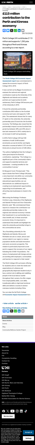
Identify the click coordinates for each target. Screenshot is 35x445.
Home (4, 7)
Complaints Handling (9, 358)
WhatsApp (15, 30)
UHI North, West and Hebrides (12, 383)
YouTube (12, 411)
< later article (8, 303)
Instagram (17, 411)
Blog (4, 327)
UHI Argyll (5, 375)
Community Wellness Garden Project (14, 330)
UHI (3, 402)
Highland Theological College (12, 393)
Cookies (5, 363)
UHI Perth (5, 388)
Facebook (4, 30)
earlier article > (21, 303)
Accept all (28, 432)
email (23, 30)
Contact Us (6, 361)
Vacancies (5, 350)
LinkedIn (19, 30)
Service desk (8, 416)
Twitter (7, 411)
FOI (3, 355)
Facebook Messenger (8, 30)
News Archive (16, 7)
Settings (28, 438)
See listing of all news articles (15, 308)
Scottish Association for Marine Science (16, 398)
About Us (5, 353)
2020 (23, 7)
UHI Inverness (7, 377)
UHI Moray (5, 380)
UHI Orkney (6, 385)
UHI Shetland (6, 391)
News (9, 7)
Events (5, 323)
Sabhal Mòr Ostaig (8, 396)
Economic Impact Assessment (16, 294)
